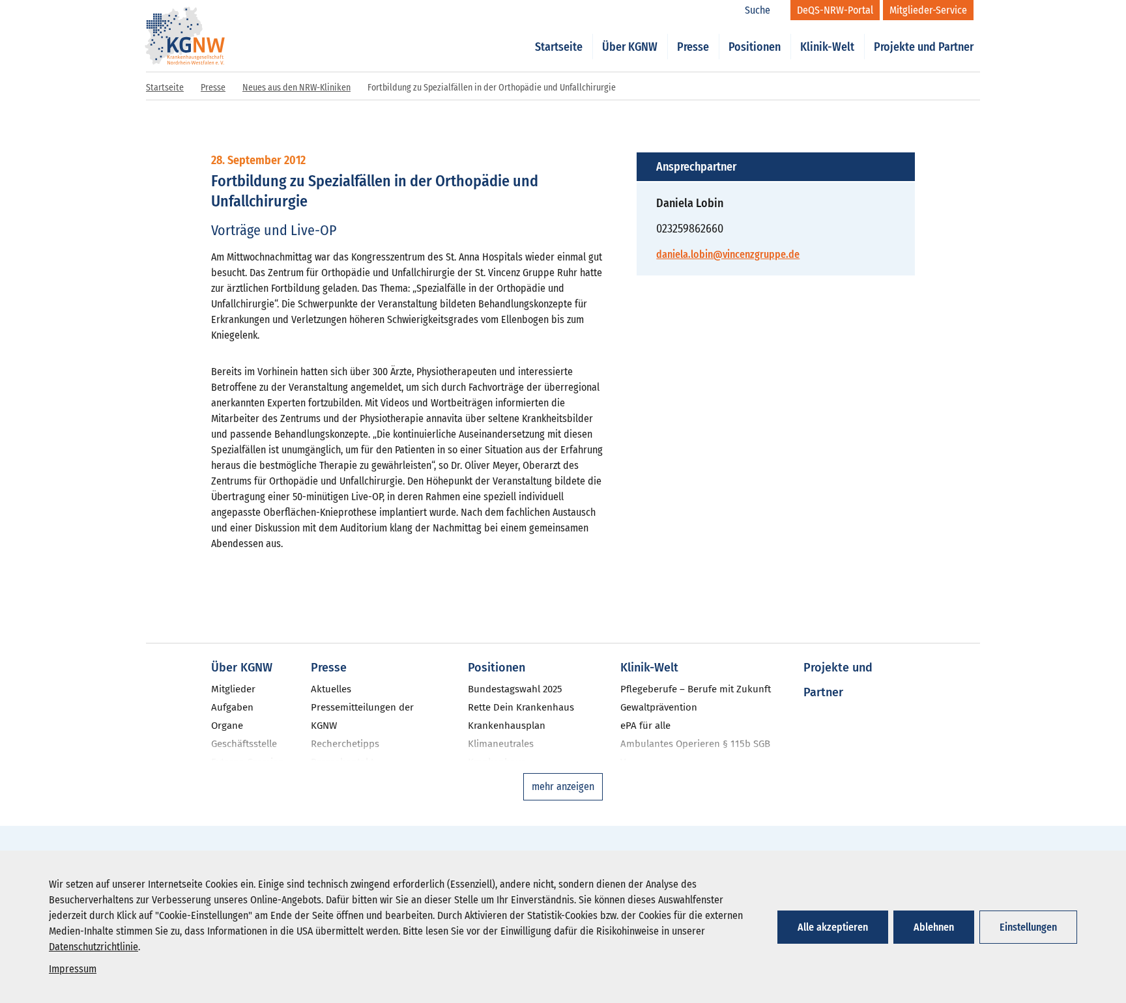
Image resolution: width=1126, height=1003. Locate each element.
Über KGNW (629, 47)
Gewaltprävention (658, 707)
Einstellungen (1028, 927)
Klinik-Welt (827, 47)
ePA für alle (645, 725)
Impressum (72, 969)
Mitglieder (233, 689)
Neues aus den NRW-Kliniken (296, 87)
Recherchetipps (345, 744)
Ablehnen (934, 927)
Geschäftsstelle (244, 744)
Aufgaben (232, 707)
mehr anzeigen (563, 786)
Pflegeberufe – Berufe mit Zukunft (695, 689)
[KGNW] (185, 18)
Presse (693, 47)
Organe (227, 725)
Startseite (559, 47)
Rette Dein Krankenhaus (521, 707)
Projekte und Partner (924, 47)
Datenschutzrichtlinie (93, 946)
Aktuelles (331, 689)
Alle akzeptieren (833, 927)
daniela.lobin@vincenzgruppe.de (728, 254)
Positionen (755, 47)
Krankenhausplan (506, 725)
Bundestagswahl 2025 (515, 689)
